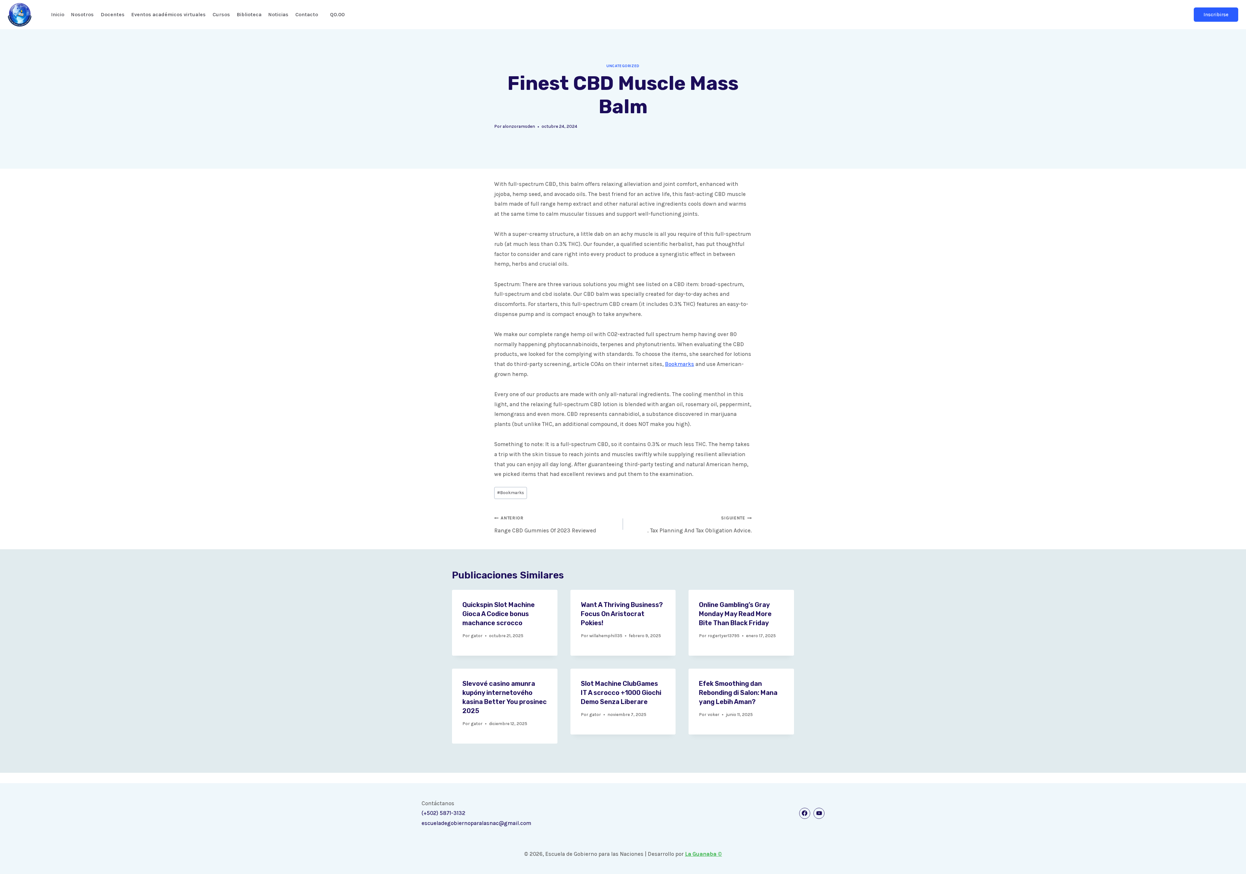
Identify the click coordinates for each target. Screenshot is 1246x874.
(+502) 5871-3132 (443, 813)
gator (477, 635)
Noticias (278, 14)
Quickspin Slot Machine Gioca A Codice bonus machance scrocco (498, 614)
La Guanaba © (703, 854)
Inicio (57, 14)
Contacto (306, 14)
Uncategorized (623, 66)
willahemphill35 (605, 635)
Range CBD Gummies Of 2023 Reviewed (545, 524)
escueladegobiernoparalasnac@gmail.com (476, 823)
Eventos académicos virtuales (168, 14)
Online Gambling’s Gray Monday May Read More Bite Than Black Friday (735, 614)
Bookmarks (679, 364)
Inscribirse (1215, 15)
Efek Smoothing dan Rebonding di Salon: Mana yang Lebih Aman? (738, 693)
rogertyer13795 (723, 635)
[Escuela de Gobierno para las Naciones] (19, 15)
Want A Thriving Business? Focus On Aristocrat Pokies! (622, 614)
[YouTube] (819, 813)
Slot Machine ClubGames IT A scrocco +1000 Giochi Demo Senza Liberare (621, 693)
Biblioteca (249, 14)
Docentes (113, 14)
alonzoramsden (519, 126)
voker (713, 714)
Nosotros (82, 14)
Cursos (221, 14)
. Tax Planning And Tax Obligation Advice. (699, 524)
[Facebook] (804, 813)
